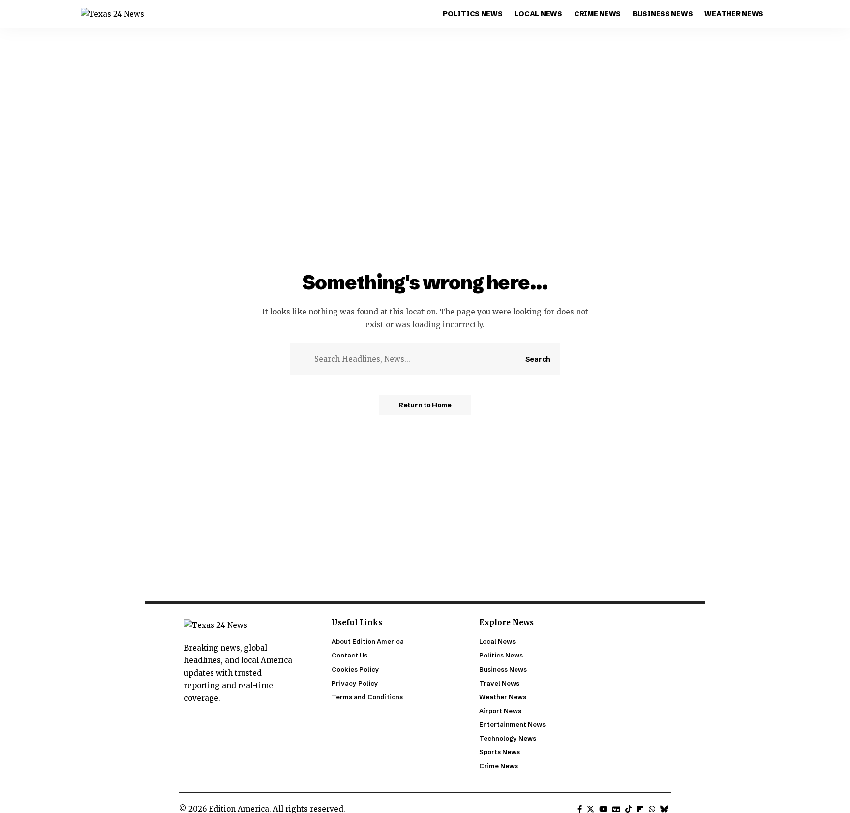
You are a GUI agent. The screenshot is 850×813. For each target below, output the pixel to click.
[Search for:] (411, 359)
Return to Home (425, 405)
